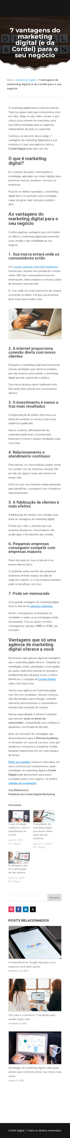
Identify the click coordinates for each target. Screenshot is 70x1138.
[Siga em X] (33, 909)
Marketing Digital (26, 80)
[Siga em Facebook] (18, 909)
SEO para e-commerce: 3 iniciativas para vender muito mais (31, 1017)
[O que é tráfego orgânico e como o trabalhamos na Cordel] (19, 816)
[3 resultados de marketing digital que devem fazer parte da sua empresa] (43, 816)
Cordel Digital (46, 679)
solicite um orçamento (22, 783)
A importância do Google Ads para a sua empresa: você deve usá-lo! (31, 964)
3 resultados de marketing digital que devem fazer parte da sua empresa (42, 831)
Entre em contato (19, 761)
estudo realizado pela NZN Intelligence (35, 266)
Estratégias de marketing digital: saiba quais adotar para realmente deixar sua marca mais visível (35, 1072)
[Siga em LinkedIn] (26, 909)
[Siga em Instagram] (11, 909)
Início (10, 80)
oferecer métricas (41, 606)
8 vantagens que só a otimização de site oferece (17, 869)
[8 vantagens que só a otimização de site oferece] (19, 858)
